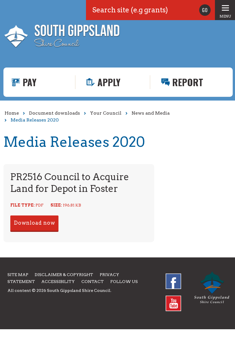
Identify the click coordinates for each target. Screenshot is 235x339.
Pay (29, 82)
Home (12, 113)
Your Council (106, 113)
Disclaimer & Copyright (64, 274)
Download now (34, 223)
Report (187, 82)
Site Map (17, 274)
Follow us (124, 281)
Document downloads (54, 113)
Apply (108, 82)
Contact (92, 281)
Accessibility (58, 281)
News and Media (151, 113)
